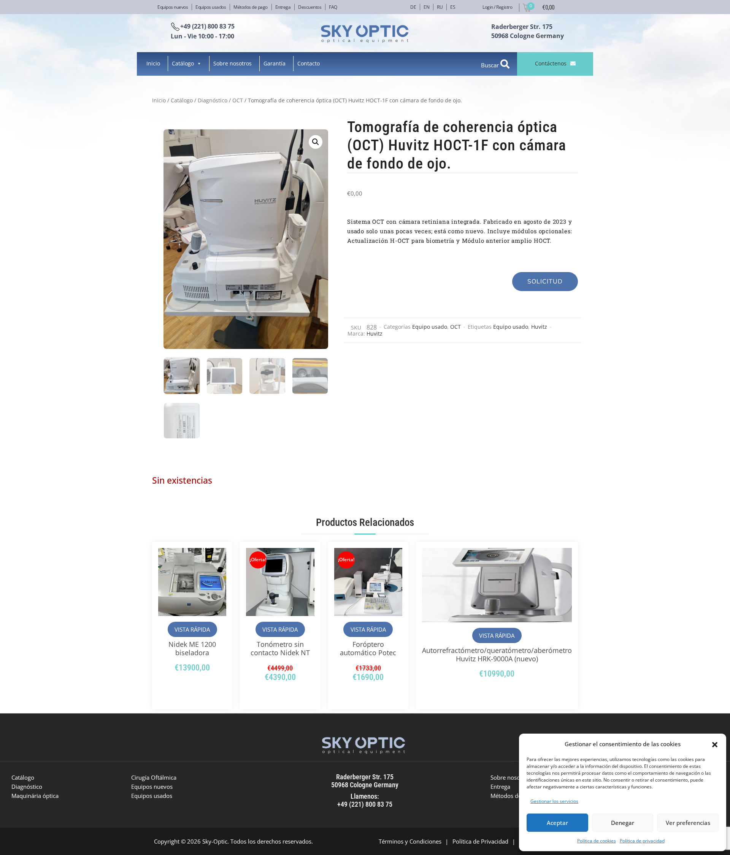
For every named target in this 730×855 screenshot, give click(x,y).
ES (452, 7)
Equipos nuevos (172, 7)
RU (440, 7)
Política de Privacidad (480, 841)
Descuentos (309, 7)
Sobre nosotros (232, 63)
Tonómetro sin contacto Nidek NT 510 (280, 652)
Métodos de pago (250, 7)
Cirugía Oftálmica (153, 777)
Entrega (283, 7)
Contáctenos (551, 63)
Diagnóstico (212, 100)
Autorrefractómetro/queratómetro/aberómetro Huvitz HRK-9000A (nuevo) (497, 654)
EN (426, 7)
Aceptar (557, 822)
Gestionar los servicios (554, 801)
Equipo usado (429, 326)
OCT (237, 100)
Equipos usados (210, 7)
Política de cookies (596, 840)
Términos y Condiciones (410, 841)
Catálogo (183, 63)
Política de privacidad (642, 840)
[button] (715, 744)
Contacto (308, 63)
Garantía (274, 63)
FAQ (333, 7)
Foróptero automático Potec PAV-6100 (368, 652)
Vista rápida (192, 629)
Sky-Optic (214, 841)
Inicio (153, 63)
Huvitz (539, 326)
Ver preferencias (688, 822)
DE (413, 7)
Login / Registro (497, 7)
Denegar (622, 822)
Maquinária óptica (35, 795)
